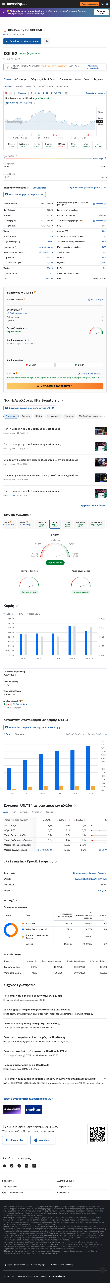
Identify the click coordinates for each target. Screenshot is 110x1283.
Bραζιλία (102, 890)
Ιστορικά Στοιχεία (45, 86)
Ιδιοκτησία (30, 86)
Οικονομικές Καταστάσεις (75, 79)
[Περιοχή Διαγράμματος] (10, 93)
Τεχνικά (98, 79)
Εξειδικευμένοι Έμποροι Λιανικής (90, 873)
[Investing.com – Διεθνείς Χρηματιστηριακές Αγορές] (16, 4)
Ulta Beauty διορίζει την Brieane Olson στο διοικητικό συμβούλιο (40, 459)
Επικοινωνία (63, 1192)
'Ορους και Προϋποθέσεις (14, 1265)
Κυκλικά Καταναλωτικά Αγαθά (91, 879)
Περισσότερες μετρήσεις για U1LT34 (88, 187)
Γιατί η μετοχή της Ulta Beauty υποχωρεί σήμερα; (32, 428)
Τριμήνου (19, 734)
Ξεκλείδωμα (98, 158)
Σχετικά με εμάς (65, 1181)
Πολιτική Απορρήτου (38, 1265)
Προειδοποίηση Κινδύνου (61, 1265)
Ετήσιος (7, 734)
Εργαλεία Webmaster (12, 1192)
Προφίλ (19, 86)
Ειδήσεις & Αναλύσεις (43, 79)
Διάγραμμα (21, 79)
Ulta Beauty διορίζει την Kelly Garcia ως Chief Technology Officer (40, 475)
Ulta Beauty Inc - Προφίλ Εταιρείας (28, 861)
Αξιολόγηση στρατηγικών (93, 67)
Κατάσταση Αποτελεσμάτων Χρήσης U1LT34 (35, 720)
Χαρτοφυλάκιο (9, 1186)
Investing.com (9, 495)
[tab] (8, 524)
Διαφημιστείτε (64, 1186)
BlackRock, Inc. (12, 967)
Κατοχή (8, 900)
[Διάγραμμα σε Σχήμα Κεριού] (6, 93)
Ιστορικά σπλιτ (62, 86)
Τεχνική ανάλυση (16, 515)
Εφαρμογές (8, 1181)
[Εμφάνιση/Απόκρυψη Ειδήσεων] (66, 93)
